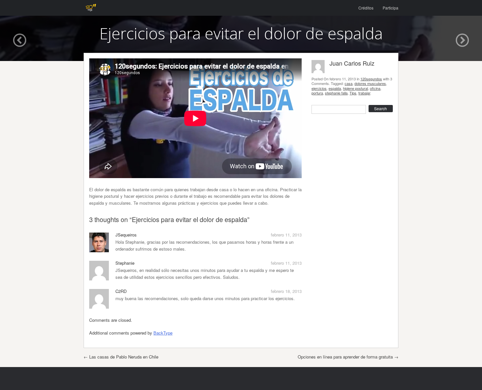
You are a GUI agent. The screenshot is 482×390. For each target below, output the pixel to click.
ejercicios (319, 88)
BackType (162, 333)
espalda (335, 88)
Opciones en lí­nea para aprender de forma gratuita (348, 357)
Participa (390, 7)
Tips (353, 92)
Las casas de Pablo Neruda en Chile (121, 357)
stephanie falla (336, 92)
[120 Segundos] (91, 8)
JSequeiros (126, 235)
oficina (375, 88)
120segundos (371, 78)
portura (317, 92)
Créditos (365, 7)
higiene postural (355, 88)
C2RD (121, 291)
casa (348, 83)
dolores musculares (370, 83)
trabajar (364, 92)
